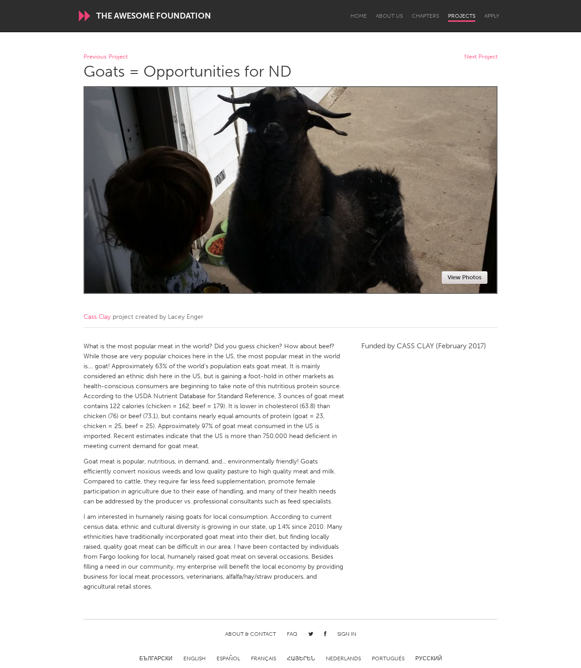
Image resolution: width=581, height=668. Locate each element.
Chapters (425, 16)
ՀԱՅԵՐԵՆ (301, 658)
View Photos (465, 277)
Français (263, 658)
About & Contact (250, 634)
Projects (461, 16)
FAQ (292, 634)
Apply (491, 16)
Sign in (346, 634)
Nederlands (343, 658)
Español (228, 658)
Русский (428, 658)
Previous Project (106, 57)
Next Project (480, 57)
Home (358, 16)
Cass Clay (97, 317)
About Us (389, 16)
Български (155, 658)
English (194, 658)
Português (388, 658)
